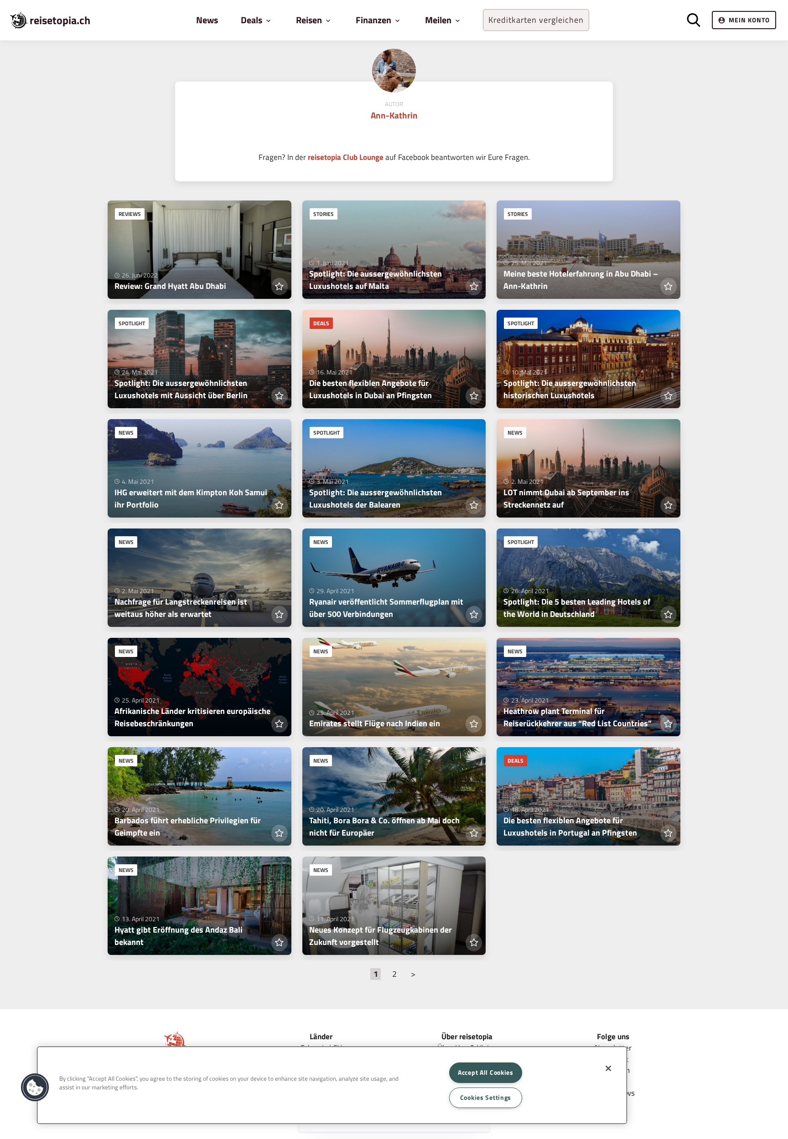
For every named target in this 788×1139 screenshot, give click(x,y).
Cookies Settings (486, 1098)
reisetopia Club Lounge (346, 157)
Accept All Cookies (485, 1072)
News (207, 20)
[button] (35, 1087)
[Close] (608, 1068)
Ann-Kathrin (394, 115)
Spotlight (132, 323)
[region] (331, 1085)
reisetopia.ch (60, 20)
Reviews (130, 214)
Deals (321, 323)
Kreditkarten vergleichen (536, 20)
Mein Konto (749, 20)
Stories (323, 214)
